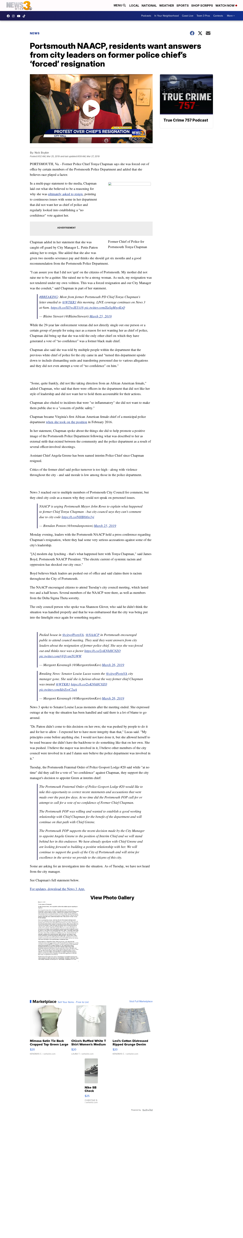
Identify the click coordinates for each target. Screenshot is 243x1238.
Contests (218, 16)
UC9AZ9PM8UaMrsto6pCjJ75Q (19, 16)
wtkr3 (14, 16)
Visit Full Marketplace (141, 1001)
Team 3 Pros (203, 16)
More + (231, 16)
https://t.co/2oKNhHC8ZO (102, 650)
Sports (182, 5)
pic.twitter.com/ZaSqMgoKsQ (104, 307)
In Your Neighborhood (166, 16)
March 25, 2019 (100, 316)
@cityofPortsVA (73, 634)
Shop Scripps (202, 5)
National (149, 5)
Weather (166, 5)
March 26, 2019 (113, 665)
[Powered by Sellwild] (147, 1110)
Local (134, 5)
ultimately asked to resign (65, 194)
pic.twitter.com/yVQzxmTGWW (60, 656)
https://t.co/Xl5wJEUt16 (67, 307)
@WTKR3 (69, 302)
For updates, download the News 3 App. (57, 889)
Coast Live (187, 16)
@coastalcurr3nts (25, 16)
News (35, 33)
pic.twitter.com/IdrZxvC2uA (58, 689)
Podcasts (146, 16)
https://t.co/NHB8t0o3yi (78, 517)
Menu (118, 5)
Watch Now (225, 5)
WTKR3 (9, 16)
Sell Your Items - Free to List (73, 1002)
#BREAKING (48, 297)
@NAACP (92, 634)
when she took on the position (66, 422)
